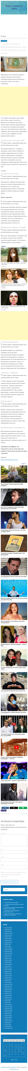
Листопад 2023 (8, 949)
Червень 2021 (8, 993)
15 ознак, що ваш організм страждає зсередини (13, 904)
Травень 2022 (8, 975)
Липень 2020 (8, 1013)
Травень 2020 (8, 1017)
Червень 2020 (8, 1015)
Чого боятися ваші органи (11, 902)
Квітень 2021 (8, 997)
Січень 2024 (8, 946)
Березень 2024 (8, 942)
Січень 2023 (8, 966)
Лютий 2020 (8, 1022)
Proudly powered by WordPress (8, 1067)
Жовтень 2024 (8, 935)
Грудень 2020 (8, 1004)
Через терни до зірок (14, 7)
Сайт (2, 864)
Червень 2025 (8, 929)
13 (17, 1048)
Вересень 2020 (8, 1010)
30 (4, 1055)
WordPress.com (14, 1069)
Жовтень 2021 (8, 986)
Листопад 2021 (8, 984)
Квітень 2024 (8, 940)
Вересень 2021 (8, 988)
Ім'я (2, 849)
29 (23, 1053)
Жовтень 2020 (8, 1008)
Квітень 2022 (8, 977)
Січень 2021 (8, 1002)
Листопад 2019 (8, 1028)
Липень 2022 (8, 971)
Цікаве (4, 810)
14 (20, 1048)
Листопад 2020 (8, 1006)
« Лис (12, 1059)
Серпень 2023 (8, 955)
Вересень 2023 (8, 953)
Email (2, 857)
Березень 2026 (8, 927)
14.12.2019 (3, 40)
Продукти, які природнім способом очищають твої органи (13, 908)
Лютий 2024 (8, 944)
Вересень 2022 (8, 969)
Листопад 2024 (8, 933)
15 (23, 1048)
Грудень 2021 (8, 982)
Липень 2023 (8, 957)
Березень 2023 (8, 964)
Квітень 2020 (8, 1019)
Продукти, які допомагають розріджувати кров (11, 911)
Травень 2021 (8, 995)
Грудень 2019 (8, 1026)
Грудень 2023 (8, 947)
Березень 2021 (8, 999)
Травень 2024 (8, 938)
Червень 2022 (8, 973)
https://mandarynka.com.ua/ (9, 459)
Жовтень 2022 (8, 968)
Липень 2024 (8, 936)
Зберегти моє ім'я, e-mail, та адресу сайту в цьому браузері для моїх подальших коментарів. (13, 875)
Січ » (16, 1059)
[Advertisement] (14, 26)
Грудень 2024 (8, 931)
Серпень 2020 (8, 1011)
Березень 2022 (8, 978)
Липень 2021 (8, 991)
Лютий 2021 (8, 1000)
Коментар (4, 833)
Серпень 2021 (8, 989)
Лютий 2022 (8, 980)
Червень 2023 (8, 958)
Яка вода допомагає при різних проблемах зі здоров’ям (12, 914)
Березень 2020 (8, 1021)
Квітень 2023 (8, 962)
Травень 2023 (8, 960)
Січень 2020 (8, 1024)
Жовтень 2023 (8, 951)
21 (20, 1050)
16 (4, 1050)
